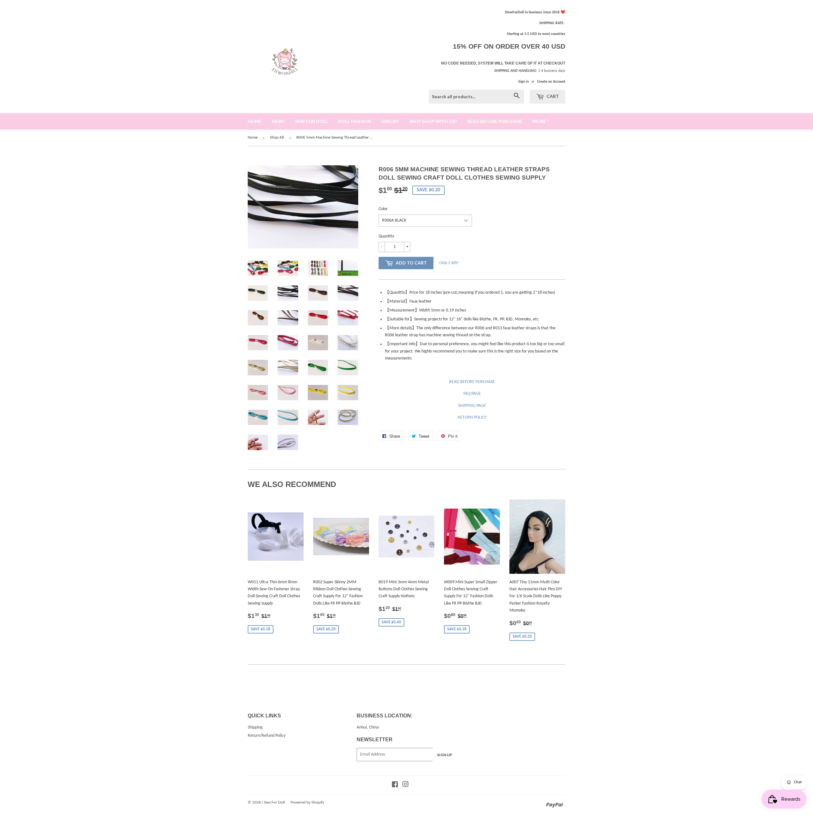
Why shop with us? (433, 121)
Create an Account (551, 82)
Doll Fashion (354, 121)
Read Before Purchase (494, 121)
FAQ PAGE (472, 393)
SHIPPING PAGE (472, 405)
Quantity (386, 236)
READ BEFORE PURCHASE (472, 382)
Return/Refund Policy (267, 735)
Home (253, 137)
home (255, 121)
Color (383, 209)
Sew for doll (311, 121)
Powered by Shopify (307, 802)
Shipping (255, 727)
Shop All (277, 137)
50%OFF (390, 121)
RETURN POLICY (472, 417)
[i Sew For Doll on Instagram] (405, 785)
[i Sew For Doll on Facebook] (395, 785)
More (539, 121)
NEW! (278, 121)
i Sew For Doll (273, 802)
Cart (552, 96)
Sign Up (444, 754)
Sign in (523, 82)
